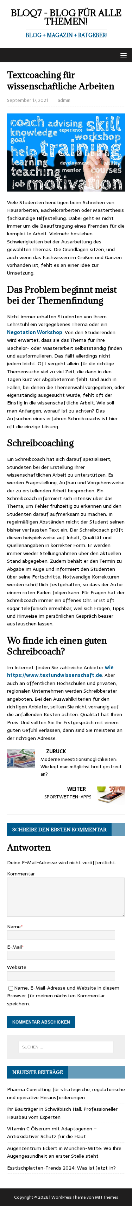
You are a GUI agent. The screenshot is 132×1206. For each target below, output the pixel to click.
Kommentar (21, 874)
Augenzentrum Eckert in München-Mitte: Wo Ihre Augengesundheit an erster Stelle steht (64, 1152)
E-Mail (14, 947)
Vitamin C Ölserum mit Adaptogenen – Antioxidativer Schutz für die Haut (52, 1132)
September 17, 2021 (27, 100)
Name (14, 926)
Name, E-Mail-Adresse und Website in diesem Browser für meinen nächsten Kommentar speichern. (63, 995)
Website (16, 967)
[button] (122, 55)
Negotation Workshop (34, 332)
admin (64, 100)
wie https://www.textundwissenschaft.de (60, 671)
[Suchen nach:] (66, 1047)
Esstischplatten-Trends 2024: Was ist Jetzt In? (61, 1168)
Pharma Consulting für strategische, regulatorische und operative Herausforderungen (66, 1093)
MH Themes (106, 1197)
